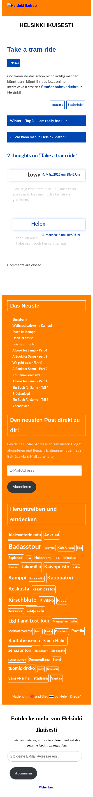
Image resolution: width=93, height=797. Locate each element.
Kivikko (47, 600)
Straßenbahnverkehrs (60, 87)
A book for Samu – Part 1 (29, 381)
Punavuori (61, 631)
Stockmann (58, 651)
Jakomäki (31, 567)
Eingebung (19, 319)
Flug (28, 558)
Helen (38, 224)
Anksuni (51, 535)
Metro (38, 631)
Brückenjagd (21, 393)
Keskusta (18, 588)
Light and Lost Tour (28, 620)
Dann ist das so (22, 338)
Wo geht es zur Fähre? (27, 363)
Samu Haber (55, 641)
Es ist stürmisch (23, 344)
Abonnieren (22, 487)
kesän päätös (44, 589)
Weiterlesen (46, 787)
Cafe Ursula (66, 548)
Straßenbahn (75, 104)
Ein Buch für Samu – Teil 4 (30, 387)
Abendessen (20, 406)
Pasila (48, 631)
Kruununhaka (15, 611)
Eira (79, 547)
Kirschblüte (22, 600)
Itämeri (13, 567)
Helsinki (14, 63)
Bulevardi (49, 548)
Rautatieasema (24, 640)
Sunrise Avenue (17, 660)
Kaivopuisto (56, 567)
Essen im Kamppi (24, 332)
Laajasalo (35, 611)
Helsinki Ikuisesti (46, 25)
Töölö (41, 669)
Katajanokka (36, 578)
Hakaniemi (42, 558)
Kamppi (17, 577)
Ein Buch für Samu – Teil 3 (30, 400)
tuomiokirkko (21, 668)
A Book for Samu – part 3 (29, 356)
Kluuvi (62, 600)
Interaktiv (57, 104)
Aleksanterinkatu (24, 535)
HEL (57, 558)
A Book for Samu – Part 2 (29, 369)
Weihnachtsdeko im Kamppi (32, 325)
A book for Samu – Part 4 (29, 350)
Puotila (77, 631)
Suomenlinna (39, 659)
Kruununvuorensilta (26, 375)
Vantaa (56, 678)
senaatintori (19, 650)
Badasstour (24, 546)
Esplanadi (15, 558)
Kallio (76, 567)
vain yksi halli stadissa (28, 678)
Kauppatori (60, 577)
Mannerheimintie (65, 621)
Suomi (57, 659)
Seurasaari (41, 651)
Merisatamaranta (20, 631)
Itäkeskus (69, 558)
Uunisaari (52, 669)
